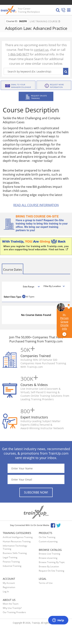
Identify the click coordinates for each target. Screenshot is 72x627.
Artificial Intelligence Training (18, 537)
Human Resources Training (17, 541)
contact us (41, 50)
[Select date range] (28, 286)
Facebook (53, 525)
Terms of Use (46, 583)
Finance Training (11, 561)
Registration (9, 587)
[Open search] (58, 10)
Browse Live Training (49, 553)
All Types (30, 296)
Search (65, 71)
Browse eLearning (48, 558)
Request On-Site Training (51, 570)
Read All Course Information (36, 205)
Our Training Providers (14, 612)
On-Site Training (47, 537)
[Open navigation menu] (69, 10)
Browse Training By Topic (52, 562)
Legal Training (10, 557)
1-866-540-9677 (18, 54)
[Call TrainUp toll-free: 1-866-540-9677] (63, 10)
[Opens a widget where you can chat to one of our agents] (58, 620)
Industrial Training (12, 565)
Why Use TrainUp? (12, 608)
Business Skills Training (15, 553)
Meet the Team (10, 603)
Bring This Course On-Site (37, 216)
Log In (6, 591)
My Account (9, 583)
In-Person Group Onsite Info (64, 324)
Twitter (59, 525)
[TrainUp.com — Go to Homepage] (9, 10)
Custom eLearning (48, 541)
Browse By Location (49, 566)
